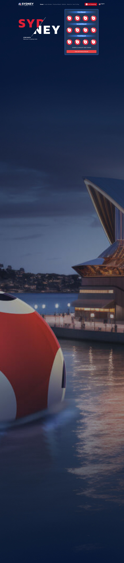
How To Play (76, 4)
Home (41, 4)
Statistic (64, 4)
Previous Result (57, 4)
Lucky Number (48, 4)
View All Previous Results (81, 51)
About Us (69, 4)
